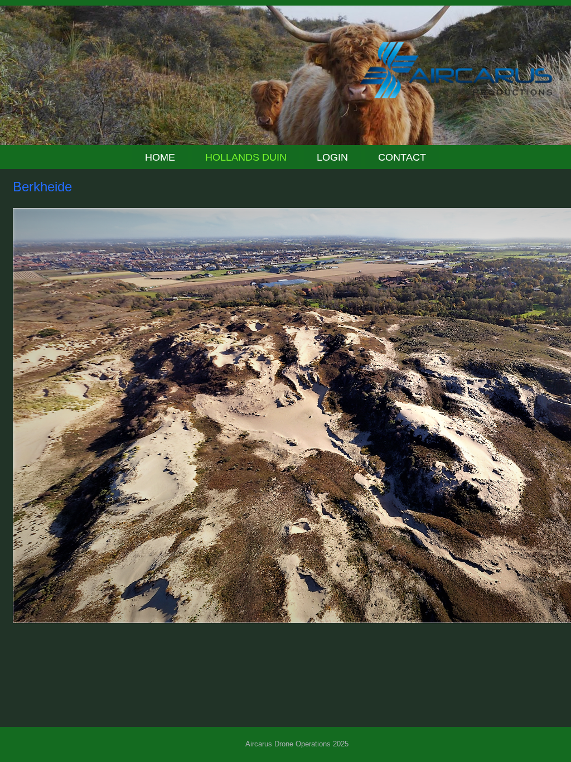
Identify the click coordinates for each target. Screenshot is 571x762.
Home (160, 157)
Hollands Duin (246, 157)
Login (332, 157)
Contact (402, 157)
